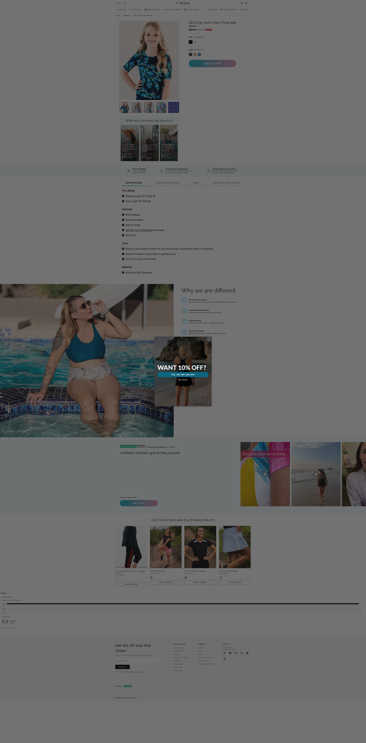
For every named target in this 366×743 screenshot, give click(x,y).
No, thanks (183, 380)
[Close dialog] (209, 339)
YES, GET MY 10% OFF (183, 374)
